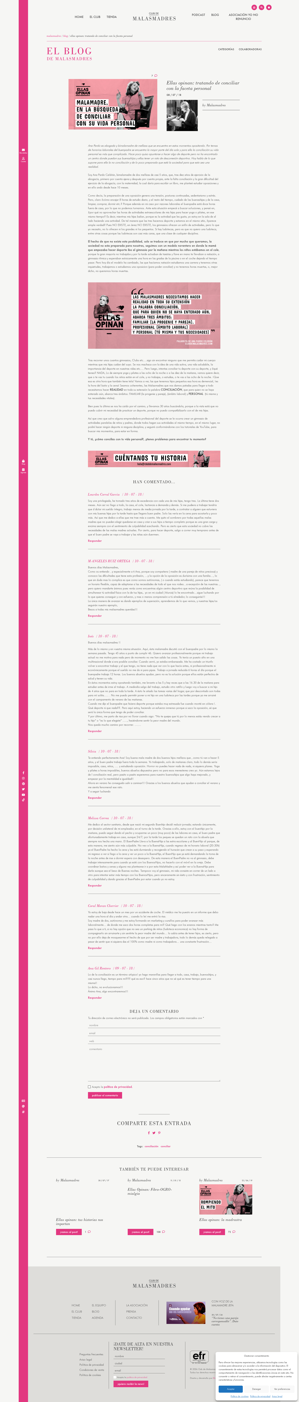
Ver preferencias (282, 1389)
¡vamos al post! (69, 1232)
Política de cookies (240, 1396)
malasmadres (54, 36)
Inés (91, 636)
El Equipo (99, 1305)
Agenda (97, 1317)
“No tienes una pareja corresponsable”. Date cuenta (225, 1321)
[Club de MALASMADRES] (154, 19)
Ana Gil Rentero (99, 968)
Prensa (131, 1311)
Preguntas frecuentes (91, 1354)
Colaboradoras (250, 49)
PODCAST (198, 15)
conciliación (151, 1146)
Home (79, 17)
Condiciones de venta (91, 1369)
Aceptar (231, 1389)
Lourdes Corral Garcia (104, 494)
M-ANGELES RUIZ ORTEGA (109, 561)
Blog (215, 15)
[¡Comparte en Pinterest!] (159, 1133)
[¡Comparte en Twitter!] (153, 1133)
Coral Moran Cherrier (103, 906)
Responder (95, 541)
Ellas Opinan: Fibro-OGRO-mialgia (150, 1191)
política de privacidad (137, 1377)
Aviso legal (277, 1396)
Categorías (226, 49)
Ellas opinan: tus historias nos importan (79, 1221)
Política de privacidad (260, 1396)
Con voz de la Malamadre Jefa (223, 1303)
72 (229, 1231)
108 (159, 1231)
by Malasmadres (214, 105)
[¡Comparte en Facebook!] (149, 1133)
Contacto (134, 1317)
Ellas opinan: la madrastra (220, 1219)
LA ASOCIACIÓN (137, 1305)
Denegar (256, 1389)
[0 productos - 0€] (269, 7)
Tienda (112, 17)
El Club (95, 17)
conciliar (166, 1146)
